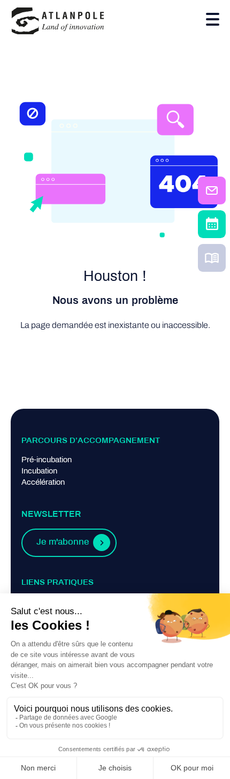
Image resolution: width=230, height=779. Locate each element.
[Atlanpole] (58, 21)
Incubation (39, 471)
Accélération (43, 482)
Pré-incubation (46, 460)
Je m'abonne (62, 542)
